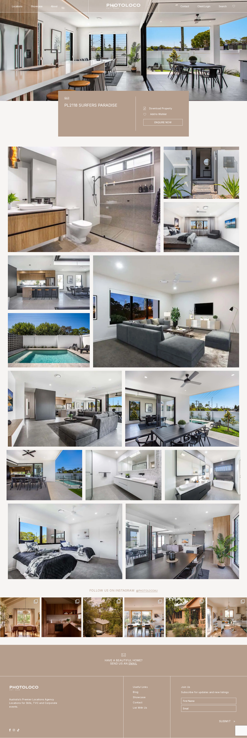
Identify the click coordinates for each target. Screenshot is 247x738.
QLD (66, 98)
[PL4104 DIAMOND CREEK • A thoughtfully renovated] (20, 617)
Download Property (160, 108)
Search (223, 6)
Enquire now (163, 122)
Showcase (37, 6)
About (54, 6)
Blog (135, 692)
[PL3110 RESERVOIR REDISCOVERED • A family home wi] (144, 617)
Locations (17, 6)
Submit (227, 720)
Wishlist (233, 7)
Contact (184, 6)
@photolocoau (147, 590)
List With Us (140, 707)
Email (133, 663)
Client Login (203, 6)
